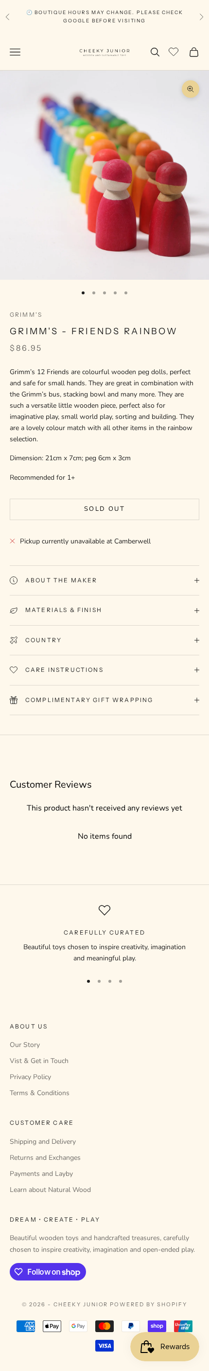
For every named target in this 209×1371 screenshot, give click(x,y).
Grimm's (26, 314)
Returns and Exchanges (45, 1157)
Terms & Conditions (40, 1093)
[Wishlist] (175, 50)
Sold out (104, 509)
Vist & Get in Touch (39, 1060)
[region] (104, 934)
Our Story (25, 1044)
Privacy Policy (30, 1077)
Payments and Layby (41, 1173)
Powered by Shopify (148, 1304)
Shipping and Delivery (43, 1141)
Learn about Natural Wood (50, 1189)
